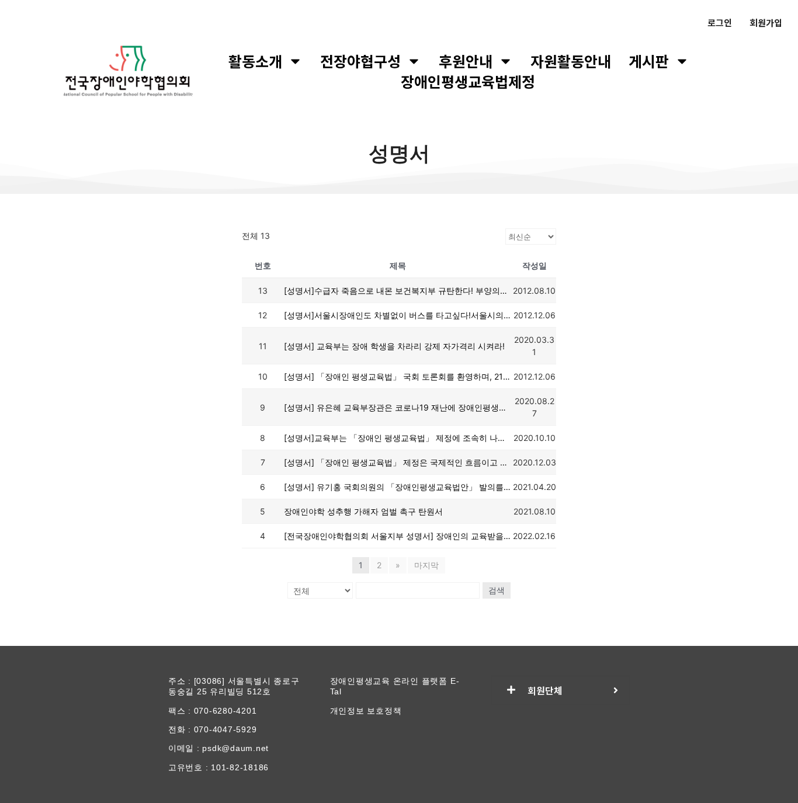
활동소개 (255, 61)
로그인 (719, 22)
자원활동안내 (570, 61)
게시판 (649, 61)
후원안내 (465, 61)
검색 (496, 590)
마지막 (426, 565)
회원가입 (766, 22)
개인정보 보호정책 (366, 710)
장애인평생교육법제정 (468, 81)
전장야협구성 (360, 61)
